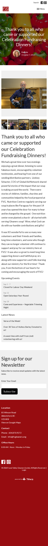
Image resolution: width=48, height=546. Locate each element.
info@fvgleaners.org (17, 437)
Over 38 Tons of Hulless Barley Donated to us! (22, 328)
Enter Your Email (8, 381)
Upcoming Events (10, 278)
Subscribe (9, 391)
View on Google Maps (11, 422)
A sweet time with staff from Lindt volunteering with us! (18, 337)
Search (36, 2)
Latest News (8, 314)
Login (24, 470)
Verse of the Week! (11, 321)
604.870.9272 (15, 433)
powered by (23, 481)
